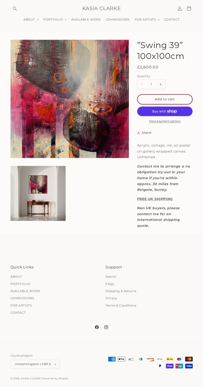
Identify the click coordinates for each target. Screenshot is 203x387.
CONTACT (18, 312)
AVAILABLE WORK (25, 291)
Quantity (143, 76)
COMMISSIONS (22, 298)
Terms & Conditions (120, 305)
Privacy (111, 298)
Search (110, 276)
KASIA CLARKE (31, 378)
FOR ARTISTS (21, 305)
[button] (15, 8)
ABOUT (16, 276)
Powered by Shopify (55, 378)
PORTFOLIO (20, 284)
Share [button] (146, 132)
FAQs (109, 284)
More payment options (165, 121)
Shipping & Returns (120, 291)
